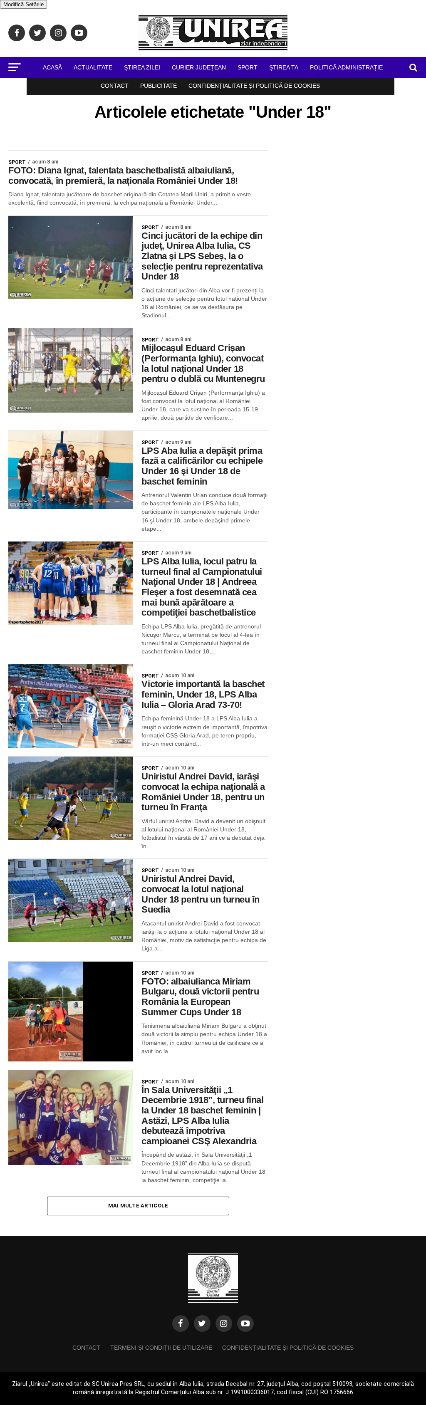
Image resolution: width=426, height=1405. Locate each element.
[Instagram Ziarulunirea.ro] (223, 1323)
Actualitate (93, 67)
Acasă (52, 67)
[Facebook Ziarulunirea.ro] (180, 1323)
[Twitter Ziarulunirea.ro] (202, 1323)
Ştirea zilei (142, 67)
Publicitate (158, 85)
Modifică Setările (23, 4)
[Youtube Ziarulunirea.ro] (245, 1323)
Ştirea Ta (283, 67)
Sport (248, 67)
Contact (115, 85)
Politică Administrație (346, 67)
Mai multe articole (138, 1205)
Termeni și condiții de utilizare (161, 1347)
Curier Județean (199, 67)
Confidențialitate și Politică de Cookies (254, 85)
